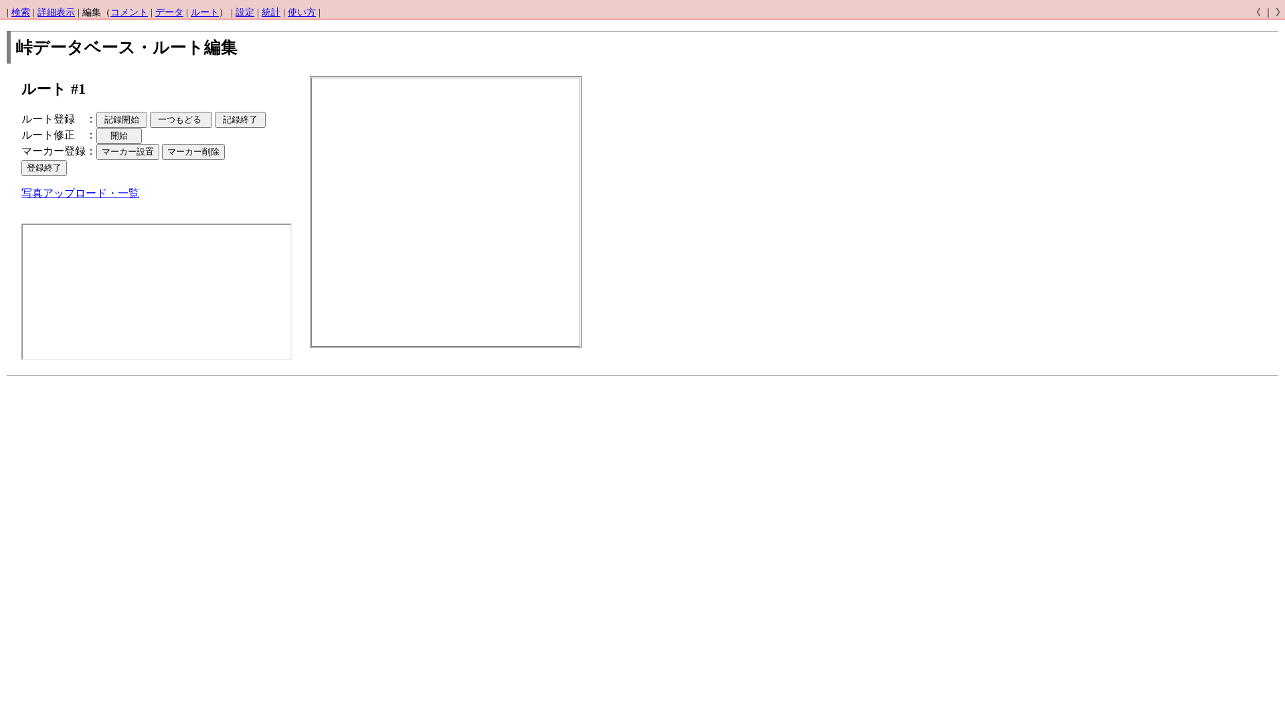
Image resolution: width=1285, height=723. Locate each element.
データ (169, 12)
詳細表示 (56, 12)
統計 (271, 12)
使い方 (302, 12)
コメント (129, 12)
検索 (20, 12)
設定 (245, 12)
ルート (205, 12)
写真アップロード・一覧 (80, 193)
